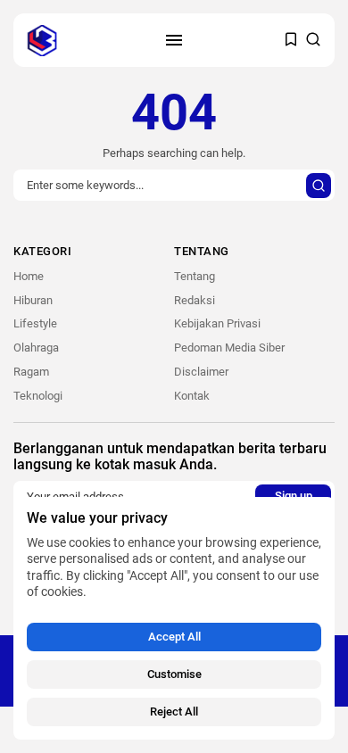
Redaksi (194, 300)
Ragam (31, 371)
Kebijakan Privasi (217, 323)
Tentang (194, 276)
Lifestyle (35, 323)
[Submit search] (318, 185)
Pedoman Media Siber (229, 347)
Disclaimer (201, 371)
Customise (174, 674)
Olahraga (36, 347)
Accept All (174, 636)
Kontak (192, 395)
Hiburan (33, 300)
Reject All (174, 711)
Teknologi (37, 395)
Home (28, 276)
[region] (174, 618)
